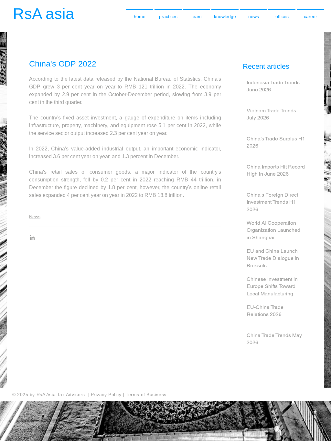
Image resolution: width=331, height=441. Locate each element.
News (34, 216)
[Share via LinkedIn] (32, 237)
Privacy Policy (107, 394)
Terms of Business (146, 394)
